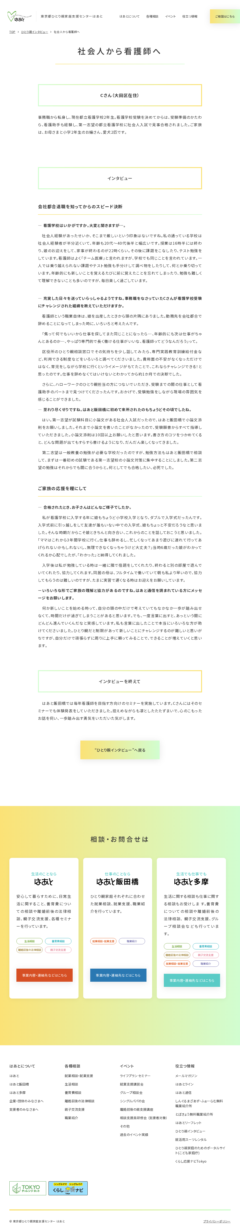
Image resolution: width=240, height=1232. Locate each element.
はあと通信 (183, 1092)
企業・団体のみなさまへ (26, 1101)
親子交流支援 (58, 950)
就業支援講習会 (131, 1084)
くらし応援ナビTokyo (190, 1161)
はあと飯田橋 (19, 1084)
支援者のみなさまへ (24, 1109)
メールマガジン (186, 1075)
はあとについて (130, 16)
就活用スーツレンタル (191, 1139)
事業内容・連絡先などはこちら (44, 975)
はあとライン (184, 1084)
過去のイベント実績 (134, 1134)
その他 (125, 1126)
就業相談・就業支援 (103, 941)
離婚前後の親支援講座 (136, 1109)
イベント (170, 16)
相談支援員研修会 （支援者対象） (144, 1117)
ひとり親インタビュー (190, 1131)
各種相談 (152, 16)
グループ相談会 (131, 1092)
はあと (14, 1075)
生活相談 (29, 941)
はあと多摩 (17, 1092)
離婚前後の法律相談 (29, 950)
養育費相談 (58, 941)
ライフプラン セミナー (135, 1075)
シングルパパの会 (132, 1101)
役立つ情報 (189, 16)
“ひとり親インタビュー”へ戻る (120, 750)
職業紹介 (132, 941)
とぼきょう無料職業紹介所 (194, 1114)
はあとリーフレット (188, 1122)
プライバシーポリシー (217, 1221)
